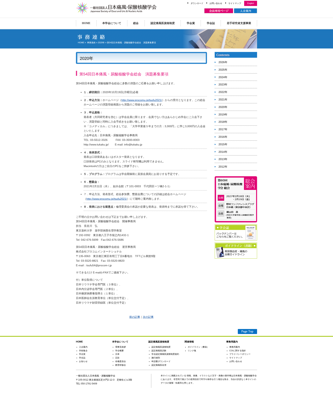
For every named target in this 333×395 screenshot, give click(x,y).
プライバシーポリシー (240, 354)
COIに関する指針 (237, 350)
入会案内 (83, 347)
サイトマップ (234, 3)
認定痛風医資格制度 (163, 23)
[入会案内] (245, 10)
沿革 (117, 354)
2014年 (223, 151)
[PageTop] (247, 332)
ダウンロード (197, 3)
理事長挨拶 (120, 347)
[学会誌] (236, 239)
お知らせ (83, 361)
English (250, 3)
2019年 (223, 114)
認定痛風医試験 (158, 350)
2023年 (223, 84)
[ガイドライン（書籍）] (236, 257)
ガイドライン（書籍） (198, 347)
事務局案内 (234, 347)
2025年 (223, 69)
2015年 (223, 144)
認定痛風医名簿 (158, 365)
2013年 (223, 159)
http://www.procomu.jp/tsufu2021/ (141, 100)
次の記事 (148, 316)
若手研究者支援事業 (239, 23)
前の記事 (134, 316)
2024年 (223, 77)
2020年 (101, 42)
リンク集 (192, 350)
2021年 (223, 99)
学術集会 (83, 350)
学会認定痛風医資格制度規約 (165, 354)
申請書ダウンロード (161, 361)
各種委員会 (120, 361)
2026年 (223, 62)
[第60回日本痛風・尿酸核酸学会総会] (236, 221)
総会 (136, 23)
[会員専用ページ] (218, 10)
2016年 (223, 136)
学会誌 (211, 23)
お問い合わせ (215, 3)
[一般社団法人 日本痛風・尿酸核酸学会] (116, 12)
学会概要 (119, 350)
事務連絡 (91, 42)
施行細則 (155, 358)
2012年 (223, 166)
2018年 (223, 121)
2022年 (223, 92)
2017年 (223, 129)
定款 (117, 358)
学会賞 (191, 23)
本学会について (111, 23)
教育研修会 (120, 365)
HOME (86, 23)
